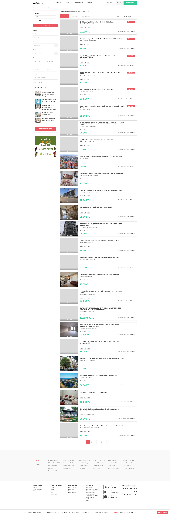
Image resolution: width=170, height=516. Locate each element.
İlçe (34, 41)
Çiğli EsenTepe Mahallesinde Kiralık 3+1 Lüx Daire (97, 22)
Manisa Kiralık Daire (128, 468)
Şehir (34, 33)
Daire (39, 20)
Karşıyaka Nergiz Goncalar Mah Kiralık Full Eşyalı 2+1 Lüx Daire (101, 39)
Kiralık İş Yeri (66, 468)
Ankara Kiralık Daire (68, 460)
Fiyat (34, 58)
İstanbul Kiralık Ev (68, 463)
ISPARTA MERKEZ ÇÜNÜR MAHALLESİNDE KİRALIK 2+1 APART (101, 173)
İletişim (87, 500)
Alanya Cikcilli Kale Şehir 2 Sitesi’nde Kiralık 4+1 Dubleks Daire (101, 156)
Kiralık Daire (111, 465)
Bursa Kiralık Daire (113, 460)
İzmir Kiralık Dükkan (128, 463)
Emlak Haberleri (72, 491)
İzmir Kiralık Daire (113, 463)
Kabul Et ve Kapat (162, 512)
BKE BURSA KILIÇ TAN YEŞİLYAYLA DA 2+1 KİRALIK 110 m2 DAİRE (100, 73)
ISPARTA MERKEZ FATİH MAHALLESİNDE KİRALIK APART (99, 274)
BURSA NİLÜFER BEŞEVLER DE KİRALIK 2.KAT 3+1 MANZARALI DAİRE (101, 292)
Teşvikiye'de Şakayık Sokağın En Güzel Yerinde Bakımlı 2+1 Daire (102, 358)
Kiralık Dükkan (127, 465)
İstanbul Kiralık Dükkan (55, 463)
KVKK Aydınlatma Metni (92, 495)
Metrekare (35, 66)
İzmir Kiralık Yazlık (98, 465)
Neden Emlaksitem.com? (92, 489)
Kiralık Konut (81, 468)
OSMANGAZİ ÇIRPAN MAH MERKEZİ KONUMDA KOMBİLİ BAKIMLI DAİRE (99, 342)
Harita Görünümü (45, 25)
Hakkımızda (89, 487)
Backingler (71, 489)
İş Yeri (52, 489)
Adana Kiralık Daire (53, 460)
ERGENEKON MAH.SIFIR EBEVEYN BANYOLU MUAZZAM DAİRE (101, 190)
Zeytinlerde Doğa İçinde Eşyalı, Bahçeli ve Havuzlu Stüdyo (99, 409)
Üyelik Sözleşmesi (90, 492)
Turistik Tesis (54, 494)
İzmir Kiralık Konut (83, 465)
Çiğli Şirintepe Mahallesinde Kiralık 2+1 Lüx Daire (96, 139)
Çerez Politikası (90, 497)
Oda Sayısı (36, 74)
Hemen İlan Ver (130, 2)
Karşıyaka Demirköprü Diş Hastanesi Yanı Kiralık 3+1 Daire (99, 257)
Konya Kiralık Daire (113, 468)
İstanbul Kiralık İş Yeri (84, 463)
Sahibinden (74, 16)
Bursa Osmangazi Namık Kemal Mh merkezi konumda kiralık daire (102, 426)
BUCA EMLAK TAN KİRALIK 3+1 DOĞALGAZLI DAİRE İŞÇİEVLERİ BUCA (102, 106)
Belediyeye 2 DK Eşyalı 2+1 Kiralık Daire (93, 392)
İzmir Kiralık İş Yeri (68, 465)
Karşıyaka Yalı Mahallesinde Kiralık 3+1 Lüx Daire (96, 89)
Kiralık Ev (51, 468)
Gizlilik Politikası (90, 494)
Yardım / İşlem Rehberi (91, 491)
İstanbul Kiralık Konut (99, 463)
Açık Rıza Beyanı (90, 499)
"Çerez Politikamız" (114, 512)
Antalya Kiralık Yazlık (99, 460)
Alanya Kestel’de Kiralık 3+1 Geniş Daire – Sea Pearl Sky (98, 375)
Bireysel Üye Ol (37, 487)
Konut (37, 13)
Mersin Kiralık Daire (53, 471)
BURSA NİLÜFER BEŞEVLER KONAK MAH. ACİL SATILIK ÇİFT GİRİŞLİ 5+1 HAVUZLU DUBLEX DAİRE (100, 308)
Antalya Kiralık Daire (84, 460)
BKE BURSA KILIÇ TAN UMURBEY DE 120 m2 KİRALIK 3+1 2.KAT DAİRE (102, 123)
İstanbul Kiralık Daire (128, 460)
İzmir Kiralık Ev (52, 465)
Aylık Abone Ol (36, 491)
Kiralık (38, 17)
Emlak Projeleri (72, 492)
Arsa (52, 491)
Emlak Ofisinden (86, 16)
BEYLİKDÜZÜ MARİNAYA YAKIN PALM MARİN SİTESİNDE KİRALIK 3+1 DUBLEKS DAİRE (99, 325)
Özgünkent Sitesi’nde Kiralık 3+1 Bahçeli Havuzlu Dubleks (99, 240)
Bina (52, 492)
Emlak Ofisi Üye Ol (37, 489)
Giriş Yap (109, 2)
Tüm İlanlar (65, 16)
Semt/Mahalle (36, 49)
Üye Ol (119, 2)
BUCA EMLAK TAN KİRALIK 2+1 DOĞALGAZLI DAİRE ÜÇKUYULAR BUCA (98, 56)
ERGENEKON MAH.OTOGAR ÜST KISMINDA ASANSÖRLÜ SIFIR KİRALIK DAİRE (101, 224)
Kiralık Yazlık (96, 468)
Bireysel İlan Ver (72, 487)
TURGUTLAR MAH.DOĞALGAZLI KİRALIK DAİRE (96, 207)
